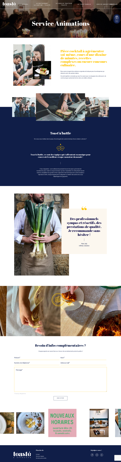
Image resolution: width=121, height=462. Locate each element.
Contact (38, 454)
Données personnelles (41, 458)
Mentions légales (40, 456)
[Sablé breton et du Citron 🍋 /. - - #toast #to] (30, 423)
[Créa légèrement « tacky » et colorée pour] (62, 423)
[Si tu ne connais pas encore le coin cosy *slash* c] (94, 423)
